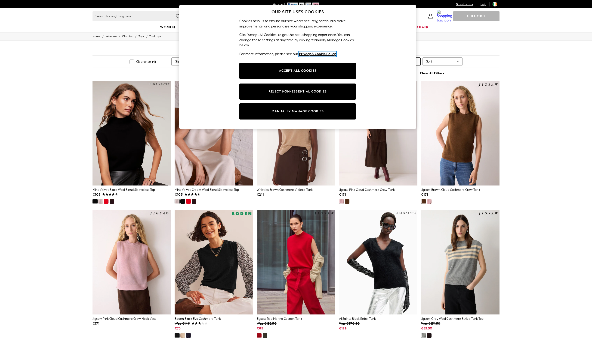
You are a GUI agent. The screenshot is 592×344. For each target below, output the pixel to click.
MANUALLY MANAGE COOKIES (297, 111)
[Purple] (429, 335)
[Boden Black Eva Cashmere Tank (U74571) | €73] (214, 262)
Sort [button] (429, 61)
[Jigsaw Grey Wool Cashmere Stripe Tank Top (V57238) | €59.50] (460, 262)
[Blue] (188, 335)
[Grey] (423, 335)
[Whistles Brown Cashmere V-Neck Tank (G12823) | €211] (296, 133)
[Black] (95, 201)
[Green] (265, 335)
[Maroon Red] (112, 201)
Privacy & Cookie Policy (317, 54)
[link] (431, 16)
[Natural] (182, 335)
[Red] (106, 201)
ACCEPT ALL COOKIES (298, 71)
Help (483, 4)
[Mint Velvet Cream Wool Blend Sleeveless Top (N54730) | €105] (214, 133)
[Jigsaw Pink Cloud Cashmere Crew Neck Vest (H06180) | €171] (131, 262)
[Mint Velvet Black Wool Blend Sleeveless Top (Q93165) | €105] (131, 133)
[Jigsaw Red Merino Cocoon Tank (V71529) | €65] (296, 262)
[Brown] (347, 201)
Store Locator (464, 4)
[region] (297, 67)
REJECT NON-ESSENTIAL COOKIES (297, 91)
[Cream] (100, 201)
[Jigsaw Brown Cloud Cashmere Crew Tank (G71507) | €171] (460, 133)
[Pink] (341, 201)
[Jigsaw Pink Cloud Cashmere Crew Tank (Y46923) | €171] (378, 133)
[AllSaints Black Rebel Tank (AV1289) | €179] (378, 262)
